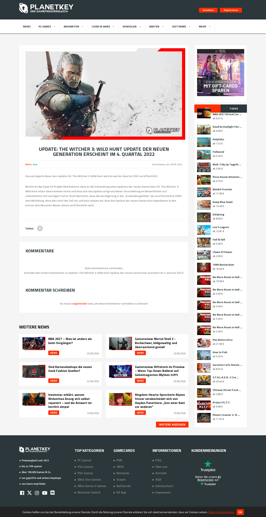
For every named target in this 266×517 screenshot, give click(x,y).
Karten (154, 26)
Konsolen (130, 26)
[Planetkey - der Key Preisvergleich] (46, 14)
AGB (158, 479)
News (27, 26)
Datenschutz (164, 485)
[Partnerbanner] (220, 72)
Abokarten (71, 26)
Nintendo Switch (89, 492)
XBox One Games (89, 479)
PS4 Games (85, 466)
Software (179, 26)
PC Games (45, 26)
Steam (121, 479)
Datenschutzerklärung (221, 512)
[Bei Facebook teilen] (40, 228)
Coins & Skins (101, 26)
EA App (121, 492)
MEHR (202, 26)
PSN (119, 460)
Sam (35, 164)
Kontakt (161, 473)
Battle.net (123, 485)
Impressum (163, 492)
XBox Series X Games (92, 485)
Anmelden (208, 10)
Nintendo (122, 473)
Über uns (161, 466)
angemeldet (79, 303)
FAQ (158, 460)
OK (240, 512)
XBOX (120, 466)
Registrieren (231, 10)
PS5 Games (85, 473)
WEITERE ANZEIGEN (172, 424)
